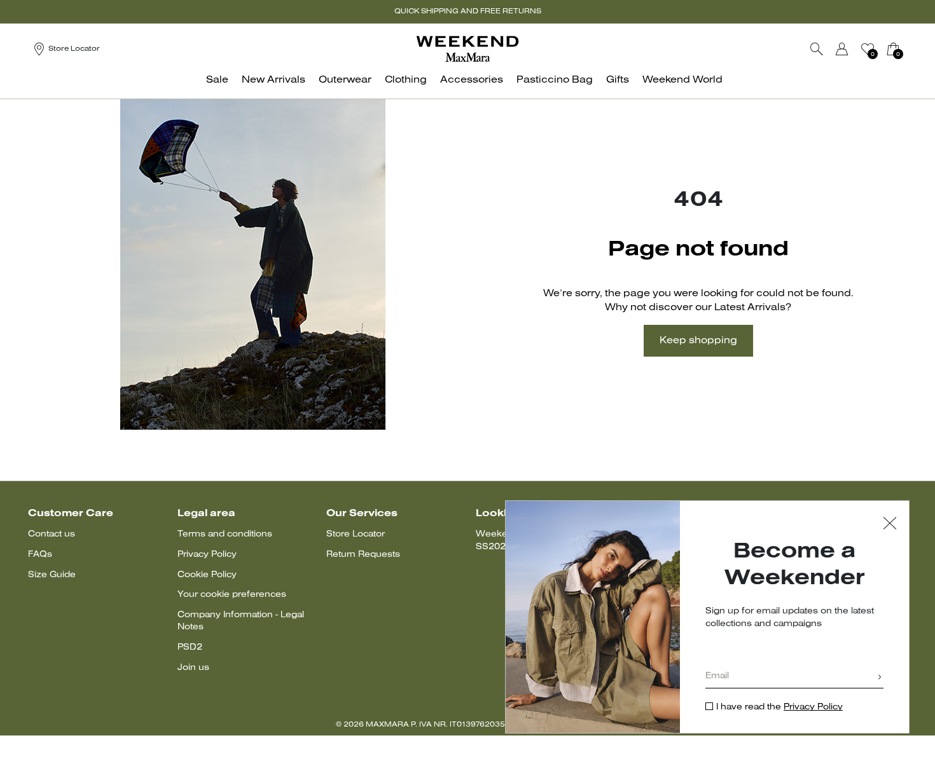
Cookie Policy (207, 574)
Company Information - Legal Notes (240, 621)
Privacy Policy (207, 554)
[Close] (889, 525)
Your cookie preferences (231, 594)
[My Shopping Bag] (893, 49)
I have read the (779, 707)
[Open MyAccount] (853, 48)
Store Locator (355, 534)
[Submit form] (879, 678)
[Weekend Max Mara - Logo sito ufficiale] (467, 48)
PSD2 (189, 647)
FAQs (40, 554)
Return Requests (363, 554)
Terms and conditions (224, 534)
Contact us (51, 534)
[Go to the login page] (842, 49)
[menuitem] (221, 86)
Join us (193, 667)
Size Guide (52, 574)
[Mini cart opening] (907, 48)
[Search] (816, 49)
